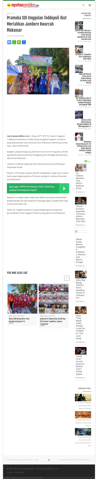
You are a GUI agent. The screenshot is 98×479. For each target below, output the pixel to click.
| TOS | (39, 478)
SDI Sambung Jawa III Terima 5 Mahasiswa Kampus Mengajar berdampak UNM (83, 101)
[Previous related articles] (61, 278)
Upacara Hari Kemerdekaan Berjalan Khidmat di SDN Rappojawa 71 (84, 123)
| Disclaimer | (32, 478)
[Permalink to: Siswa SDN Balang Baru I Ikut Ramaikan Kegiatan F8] (22, 299)
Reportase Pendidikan (24, 469)
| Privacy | (23, 478)
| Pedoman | (15, 478)
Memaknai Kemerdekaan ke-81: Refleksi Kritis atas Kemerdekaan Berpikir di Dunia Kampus (83, 147)
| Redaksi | (7, 478)
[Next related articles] (66, 278)
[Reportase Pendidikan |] (23, 5)
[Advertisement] (38, 114)
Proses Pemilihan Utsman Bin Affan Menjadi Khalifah (84, 406)
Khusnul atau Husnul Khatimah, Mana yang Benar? (83, 423)
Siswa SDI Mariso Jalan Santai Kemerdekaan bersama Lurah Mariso (85, 78)
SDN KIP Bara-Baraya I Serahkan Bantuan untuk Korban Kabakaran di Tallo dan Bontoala (83, 34)
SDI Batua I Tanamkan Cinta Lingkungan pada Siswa (83, 56)
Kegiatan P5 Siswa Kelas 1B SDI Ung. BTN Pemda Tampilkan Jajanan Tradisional (53, 321)
